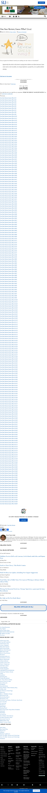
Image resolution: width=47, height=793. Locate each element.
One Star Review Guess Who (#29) (8, 155)
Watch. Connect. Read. (5, 722)
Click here (13, 84)
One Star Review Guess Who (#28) (8, 153)
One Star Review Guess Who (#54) (8, 206)
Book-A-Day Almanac (5, 653)
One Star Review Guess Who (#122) (9, 344)
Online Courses (34, 751)
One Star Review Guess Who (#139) (9, 379)
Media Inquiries (42, 754)
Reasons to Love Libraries (26, 749)
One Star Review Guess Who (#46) (8, 189)
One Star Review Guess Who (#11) (8, 118)
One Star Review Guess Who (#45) (8, 187)
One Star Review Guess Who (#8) (8, 112)
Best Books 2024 (10, 751)
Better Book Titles (4, 651)
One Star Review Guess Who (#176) (9, 454)
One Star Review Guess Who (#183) (9, 469)
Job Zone (2, 766)
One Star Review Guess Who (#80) (8, 259)
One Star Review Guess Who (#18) (8, 132)
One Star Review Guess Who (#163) (9, 428)
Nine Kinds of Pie (4, 698)
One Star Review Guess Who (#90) (8, 279)
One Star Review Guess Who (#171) (9, 444)
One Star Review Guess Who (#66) (8, 230)
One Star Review (11, 525)
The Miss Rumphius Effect (6, 717)
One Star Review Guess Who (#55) (8, 208)
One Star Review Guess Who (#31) (8, 159)
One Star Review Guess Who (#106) (9, 312)
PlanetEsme (3, 705)
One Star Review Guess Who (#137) (9, 375)
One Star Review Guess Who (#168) (9, 438)
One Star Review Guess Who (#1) (8, 98)
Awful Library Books (4, 648)
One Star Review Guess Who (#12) (8, 120)
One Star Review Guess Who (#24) (8, 144)
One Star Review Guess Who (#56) (8, 210)
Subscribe (41, 752)
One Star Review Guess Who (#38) (8, 173)
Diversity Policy (42, 771)
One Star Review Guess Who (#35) (8, 167)
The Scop (2, 635)
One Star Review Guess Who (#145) (9, 391)
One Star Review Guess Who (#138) (9, 377)
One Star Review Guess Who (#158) (9, 418)
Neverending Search (4, 697)
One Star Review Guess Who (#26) (8, 149)
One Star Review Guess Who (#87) (8, 273)
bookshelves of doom (5, 657)
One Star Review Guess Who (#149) (9, 399)
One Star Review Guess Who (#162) (9, 426)
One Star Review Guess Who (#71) (8, 240)
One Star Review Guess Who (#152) (9, 405)
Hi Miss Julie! (3, 689)
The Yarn (17, 769)
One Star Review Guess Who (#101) (9, 301)
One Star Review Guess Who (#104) (9, 308)
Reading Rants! (3, 708)
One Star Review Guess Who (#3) (8, 102)
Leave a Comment (22, 32)
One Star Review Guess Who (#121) (9, 342)
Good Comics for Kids (5, 681)
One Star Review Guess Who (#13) (8, 122)
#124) (16, 348)
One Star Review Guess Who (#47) (8, 191)
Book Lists (10, 748)
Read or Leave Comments (6, 531)
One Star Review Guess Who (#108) (9, 316)
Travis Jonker (13, 32)
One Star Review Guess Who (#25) (8, 146)
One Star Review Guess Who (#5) (8, 106)
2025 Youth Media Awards (26, 752)
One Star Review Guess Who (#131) (9, 363)
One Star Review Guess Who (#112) (9, 324)
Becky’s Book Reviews (5, 650)
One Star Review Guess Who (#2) (8, 100)
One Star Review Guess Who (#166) (9, 434)
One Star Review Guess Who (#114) (9, 328)
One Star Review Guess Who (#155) (9, 412)
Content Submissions (41, 760)
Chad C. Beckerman (4, 664)
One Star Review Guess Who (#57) (8, 212)
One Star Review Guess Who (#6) (8, 108)
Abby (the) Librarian (4, 646)
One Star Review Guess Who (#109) (9, 318)
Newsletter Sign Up (42, 757)
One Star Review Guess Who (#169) (9, 440)
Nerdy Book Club (4, 695)
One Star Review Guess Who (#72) (8, 242)
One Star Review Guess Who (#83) (8, 265)
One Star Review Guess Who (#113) (9, 326)
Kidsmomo (2, 692)
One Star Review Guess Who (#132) (9, 365)
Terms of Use (41, 765)
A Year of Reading (4, 645)
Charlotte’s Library (4, 665)
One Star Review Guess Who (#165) (9, 432)
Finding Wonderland (4, 678)
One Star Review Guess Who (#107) (9, 314)
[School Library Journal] (40, 784)
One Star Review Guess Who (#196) (9, 495)
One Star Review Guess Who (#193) (9, 489)
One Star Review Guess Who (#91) (8, 281)
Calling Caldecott (4, 661)
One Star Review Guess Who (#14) (8, 124)
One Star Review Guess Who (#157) (9, 416)
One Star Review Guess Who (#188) (9, 479)
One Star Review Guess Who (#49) (8, 195)
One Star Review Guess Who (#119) (9, 338)
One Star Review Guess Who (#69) (8, 236)
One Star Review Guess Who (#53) (8, 204)
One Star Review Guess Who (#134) (9, 369)
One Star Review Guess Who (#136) (9, 373)
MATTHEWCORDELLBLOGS (7, 632)
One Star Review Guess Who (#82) (8, 263)
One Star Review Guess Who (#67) (8, 232)
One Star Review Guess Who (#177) (9, 456)
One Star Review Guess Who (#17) (8, 130)
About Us (41, 746)
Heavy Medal (18, 758)
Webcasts (33, 755)
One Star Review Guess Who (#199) (9, 501)
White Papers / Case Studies (27, 778)
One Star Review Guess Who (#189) (9, 481)
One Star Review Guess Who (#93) (8, 285)
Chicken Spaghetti (4, 668)
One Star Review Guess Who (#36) (8, 169)
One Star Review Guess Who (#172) (9, 446)
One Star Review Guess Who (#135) (9, 371)
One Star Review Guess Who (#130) (9, 361)
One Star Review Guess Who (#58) (8, 214)
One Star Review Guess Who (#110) (9, 320)
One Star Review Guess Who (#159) (9, 420)
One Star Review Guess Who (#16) (8, 128)
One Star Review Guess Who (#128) (9, 357)
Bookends (2, 654)
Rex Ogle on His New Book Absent (10, 598)
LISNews (2, 732)
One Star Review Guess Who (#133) (9, 367)
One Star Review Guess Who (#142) (9, 385)
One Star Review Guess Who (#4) (8, 104)
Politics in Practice (18, 763)
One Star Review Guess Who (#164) (9, 430)
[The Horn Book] (17, 784)
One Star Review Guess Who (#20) (8, 136)
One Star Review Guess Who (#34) (8, 165)
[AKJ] (12, 784)
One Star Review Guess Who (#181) (9, 465)
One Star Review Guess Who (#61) (8, 220)
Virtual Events (34, 753)
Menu (4, 16)
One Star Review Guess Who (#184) (9, 471)
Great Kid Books (4, 686)
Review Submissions (11, 768)
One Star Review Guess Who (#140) (9, 381)
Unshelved (2, 738)
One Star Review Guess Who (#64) (8, 226)
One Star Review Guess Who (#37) (8, 171)
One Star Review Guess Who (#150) (9, 401)
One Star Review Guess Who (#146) (9, 393)
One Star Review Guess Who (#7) (8, 110)
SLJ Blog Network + (39, 7)
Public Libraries (4, 755)
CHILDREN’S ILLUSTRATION (7, 670)
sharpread (2, 711)
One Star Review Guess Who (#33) (8, 163)
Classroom (3, 759)
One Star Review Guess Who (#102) (9, 304)
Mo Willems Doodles (5, 633)
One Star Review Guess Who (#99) (8, 297)
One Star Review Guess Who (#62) (8, 222)
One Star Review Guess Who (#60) (8, 218)
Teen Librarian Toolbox (19, 766)
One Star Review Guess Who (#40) (8, 177)
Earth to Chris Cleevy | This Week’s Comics (13, 565)
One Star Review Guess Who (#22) (8, 140)
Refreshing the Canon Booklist (27, 761)
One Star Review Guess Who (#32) (8, 161)
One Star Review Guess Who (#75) (8, 248)
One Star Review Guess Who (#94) (8, 287)
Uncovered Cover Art (5, 719)
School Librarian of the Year (27, 765)
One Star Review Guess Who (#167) (9, 436)
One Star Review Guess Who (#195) (9, 493)
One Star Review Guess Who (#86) (8, 271)
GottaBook (2, 684)
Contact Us (41, 748)
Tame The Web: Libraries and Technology (9, 735)
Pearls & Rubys (19, 760)
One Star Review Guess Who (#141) (9, 383)
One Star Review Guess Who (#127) (9, 355)
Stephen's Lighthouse (5, 734)
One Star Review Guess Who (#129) (9, 359)
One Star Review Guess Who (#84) (8, 267)
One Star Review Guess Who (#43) (8, 183)
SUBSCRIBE (41, 2)
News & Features (2, 747)
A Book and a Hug (4, 640)
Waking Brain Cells (4, 720)
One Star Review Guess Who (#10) (8, 116)
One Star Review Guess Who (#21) (8, 138)
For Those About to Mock (6, 679)
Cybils (1, 673)
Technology (3, 751)
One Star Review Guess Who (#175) (9, 452)
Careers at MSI (42, 773)
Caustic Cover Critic (5, 662)
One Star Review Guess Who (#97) (8, 293)
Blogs (2, 757)
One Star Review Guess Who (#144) (9, 389)
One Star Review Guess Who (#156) (9, 414)
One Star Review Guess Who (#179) (9, 461)
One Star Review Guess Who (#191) (9, 485)
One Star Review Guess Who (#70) (8, 238)
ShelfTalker (2, 712)
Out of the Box (3, 701)
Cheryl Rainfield (3, 667)
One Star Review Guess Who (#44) (8, 185)
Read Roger (3, 706)
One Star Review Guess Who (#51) (8, 200)
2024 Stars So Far (11, 754)
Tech (9, 763)
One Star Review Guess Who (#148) (9, 397)
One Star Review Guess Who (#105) (9, 310)
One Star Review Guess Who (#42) (8, 181)
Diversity (2, 761)
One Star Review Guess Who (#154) (9, 410)
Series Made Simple (10, 761)
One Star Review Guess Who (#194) (9, 491)
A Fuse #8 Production (5, 642)
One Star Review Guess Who (7, 348)
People (2, 763)
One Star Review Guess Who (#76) (8, 250)
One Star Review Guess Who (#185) (9, 473)
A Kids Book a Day (4, 643)
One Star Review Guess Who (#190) (9, 483)
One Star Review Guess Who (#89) (8, 277)
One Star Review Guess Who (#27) (8, 151)
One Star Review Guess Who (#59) (8, 216)
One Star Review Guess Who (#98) (8, 295)
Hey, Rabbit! (3, 629)
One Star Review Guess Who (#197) (9, 497)
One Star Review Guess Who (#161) (9, 424)
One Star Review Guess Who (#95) (8, 289)
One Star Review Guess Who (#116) (9, 332)
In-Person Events (33, 749)
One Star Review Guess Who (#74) (8, 246)
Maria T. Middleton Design (6, 694)
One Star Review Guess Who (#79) (8, 257)
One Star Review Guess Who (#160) (9, 422)
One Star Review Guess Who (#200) (9, 503)
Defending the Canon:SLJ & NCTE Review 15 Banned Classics (26, 757)
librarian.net (2, 730)
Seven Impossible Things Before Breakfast (10, 709)
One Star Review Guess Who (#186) (9, 475)
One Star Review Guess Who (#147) (9, 395)
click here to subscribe (7, 93)
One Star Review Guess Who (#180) (9, 463)
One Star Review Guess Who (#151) (9, 403)
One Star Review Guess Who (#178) (9, 458)
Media (9, 756)
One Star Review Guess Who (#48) (8, 193)
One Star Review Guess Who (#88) (8, 275)
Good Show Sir (3, 683)
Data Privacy (41, 763)
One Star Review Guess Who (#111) (9, 322)
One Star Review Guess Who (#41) (8, 179)
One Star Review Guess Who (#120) (9, 340)
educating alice (3, 676)
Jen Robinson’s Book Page (6, 690)
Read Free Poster (26, 768)
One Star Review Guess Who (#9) (8, 114)
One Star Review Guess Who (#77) (8, 253)
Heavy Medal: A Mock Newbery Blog (8, 687)
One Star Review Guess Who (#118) (9, 336)
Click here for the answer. (6, 76)
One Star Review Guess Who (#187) (9, 477)
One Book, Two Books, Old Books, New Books (11, 700)
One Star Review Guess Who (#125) (9, 350)
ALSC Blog (2, 727)
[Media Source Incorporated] (1, 784)
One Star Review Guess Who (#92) (8, 283)
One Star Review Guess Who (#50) (8, 197)
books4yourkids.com (5, 656)
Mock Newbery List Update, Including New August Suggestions (19, 572)
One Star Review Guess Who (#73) (8, 244)
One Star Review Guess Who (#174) (9, 450)
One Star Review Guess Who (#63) (8, 224)
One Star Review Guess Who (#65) (8, 228)
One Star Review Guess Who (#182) (9, 467)
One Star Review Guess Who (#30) (8, 157)
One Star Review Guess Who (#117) (9, 334)
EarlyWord (2, 675)
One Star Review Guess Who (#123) (9, 346)
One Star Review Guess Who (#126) (9, 352)
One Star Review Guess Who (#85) (8, 269)
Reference (10, 758)
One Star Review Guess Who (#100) (9, 299)
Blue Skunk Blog (4, 729)
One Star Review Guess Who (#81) (8, 261)
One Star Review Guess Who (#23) (8, 142)
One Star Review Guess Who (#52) (8, 202)
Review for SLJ (11, 765)
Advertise (41, 750)
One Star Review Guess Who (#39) (8, 175)
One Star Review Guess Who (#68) (8, 234)
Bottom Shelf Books (4, 659)
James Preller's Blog (4, 630)
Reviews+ (3, 749)
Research (25, 775)
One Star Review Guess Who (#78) (8, 255)
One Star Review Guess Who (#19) (8, 134)
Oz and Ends (3, 703)
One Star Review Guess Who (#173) (9, 448)
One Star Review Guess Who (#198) (9, 499)
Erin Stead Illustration (5, 627)
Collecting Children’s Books (6, 672)
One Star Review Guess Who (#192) (9, 487)
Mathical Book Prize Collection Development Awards (27, 772)
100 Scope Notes (18, 750)
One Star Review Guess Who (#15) (8, 126)
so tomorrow (3, 714)
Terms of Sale (41, 767)
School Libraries (4, 753)
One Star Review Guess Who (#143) (9, 387)
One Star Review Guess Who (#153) (9, 407)
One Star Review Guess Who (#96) (8, 291)
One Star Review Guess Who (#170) (9, 442)
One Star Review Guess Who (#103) (9, 306)
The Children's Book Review (6, 716)
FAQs (40, 769)
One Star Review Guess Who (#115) (9, 330)
